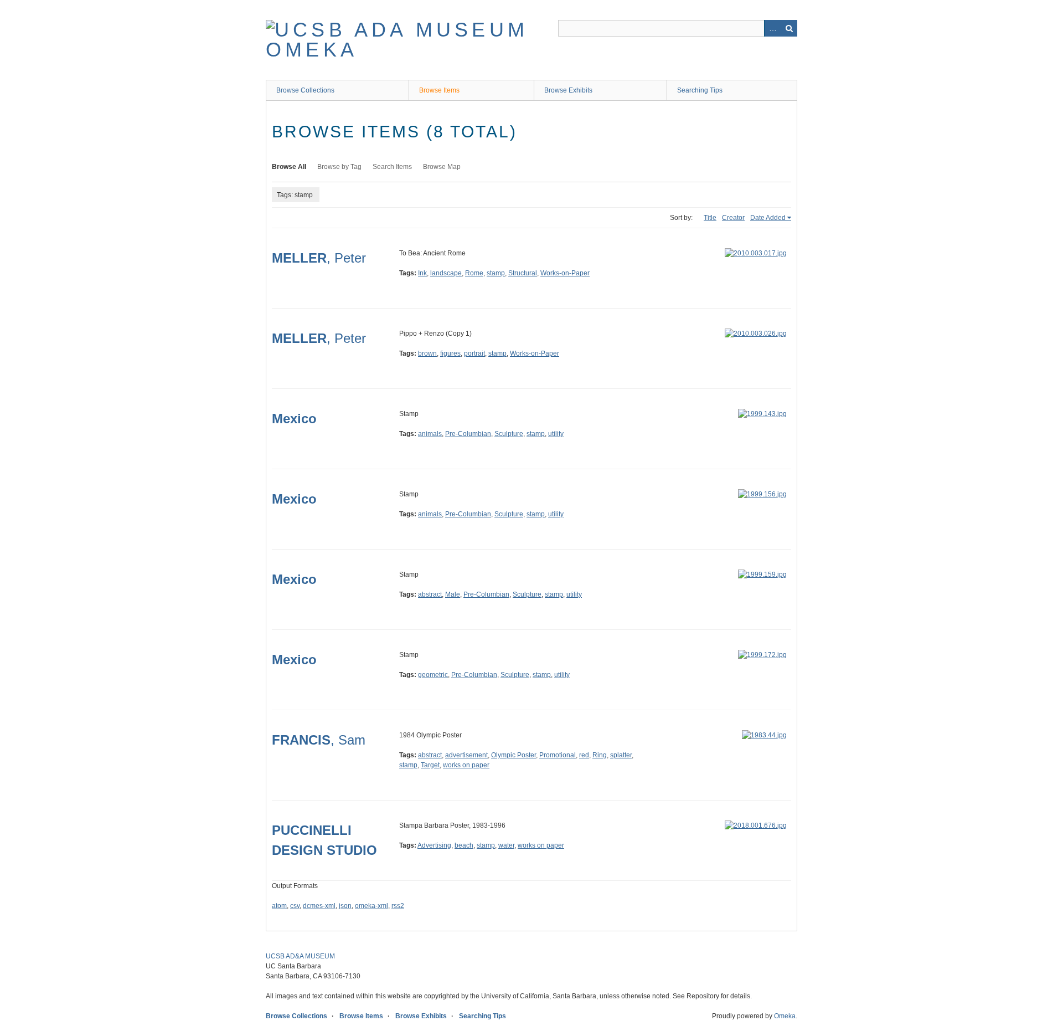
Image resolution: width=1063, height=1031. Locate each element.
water (506, 845)
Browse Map (442, 167)
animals (430, 434)
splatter (621, 755)
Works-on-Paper (565, 273)
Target (430, 765)
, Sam (318, 739)
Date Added (768, 218)
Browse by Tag (339, 167)
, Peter (319, 257)
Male (452, 594)
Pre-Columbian (468, 434)
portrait (474, 353)
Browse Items (439, 90)
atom (279, 906)
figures (450, 353)
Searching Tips (700, 90)
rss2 (397, 906)
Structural (522, 273)
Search (789, 28)
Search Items (392, 167)
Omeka (785, 1016)
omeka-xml (371, 906)
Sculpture (508, 434)
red (584, 755)
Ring (599, 755)
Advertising (434, 845)
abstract (430, 594)
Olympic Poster (513, 755)
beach (464, 845)
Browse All (289, 167)
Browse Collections (305, 90)
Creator (733, 218)
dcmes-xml (319, 906)
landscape (446, 273)
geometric (433, 675)
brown (427, 353)
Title (710, 218)
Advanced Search (772, 28)
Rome (474, 273)
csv (295, 906)
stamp (496, 273)
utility (556, 434)
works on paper (466, 765)
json (345, 906)
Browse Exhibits (568, 90)
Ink (422, 273)
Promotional (557, 755)
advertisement (466, 755)
